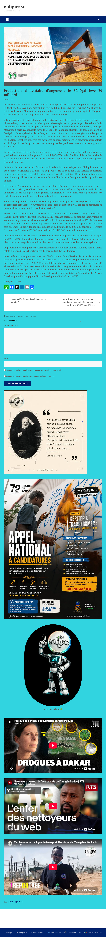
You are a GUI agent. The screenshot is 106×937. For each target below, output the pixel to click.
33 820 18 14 (71, 932)
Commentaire (11, 325)
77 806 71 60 (81, 932)
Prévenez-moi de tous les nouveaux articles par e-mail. (30, 376)
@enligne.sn (15, 901)
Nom (6, 358)
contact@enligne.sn (57, 932)
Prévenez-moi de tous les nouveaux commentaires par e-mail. (34, 370)
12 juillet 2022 (9, 99)
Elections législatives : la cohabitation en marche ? (28, 300)
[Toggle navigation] (7, 19)
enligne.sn (15, 6)
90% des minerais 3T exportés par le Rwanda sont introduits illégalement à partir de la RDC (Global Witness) (78, 302)
